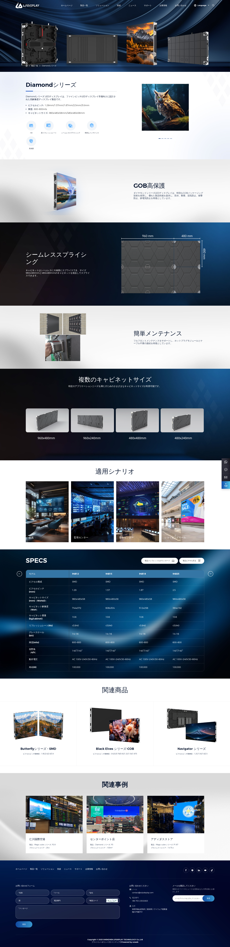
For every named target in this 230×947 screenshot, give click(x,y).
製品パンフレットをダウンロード (157, 561)
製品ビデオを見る (189, 561)
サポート (148, 5)
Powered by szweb (129, 942)
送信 (24, 924)
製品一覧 (84, 5)
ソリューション (102, 5)
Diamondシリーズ (49, 66)
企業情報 (163, 5)
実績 (119, 5)
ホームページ (66, 5)
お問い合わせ (180, 5)
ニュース (132, 5)
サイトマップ (115, 942)
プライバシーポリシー (100, 942)
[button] (160, 138)
